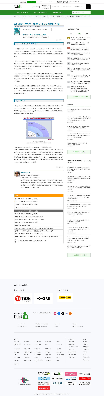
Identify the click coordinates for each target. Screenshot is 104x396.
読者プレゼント (56, 6)
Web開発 (59, 348)
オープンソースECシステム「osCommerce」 (31, 217)
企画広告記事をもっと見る (80, 255)
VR (54, 18)
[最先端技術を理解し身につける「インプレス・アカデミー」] (85, 384)
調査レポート (71, 349)
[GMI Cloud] (43, 298)
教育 (58, 360)
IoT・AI (68, 1)
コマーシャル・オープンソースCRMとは (26, 201)
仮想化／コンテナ (61, 16)
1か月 (86, 33)
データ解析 (38, 352)
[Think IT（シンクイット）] (21, 317)
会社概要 (56, 326)
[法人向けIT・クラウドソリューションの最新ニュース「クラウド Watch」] (44, 379)
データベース (17, 348)
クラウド (52, 16)
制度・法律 (16, 364)
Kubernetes (25, 18)
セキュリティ (48, 357)
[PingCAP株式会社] (23, 298)
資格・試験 (16, 360)
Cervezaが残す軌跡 (24, 225)
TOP (15, 26)
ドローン (63, 2)
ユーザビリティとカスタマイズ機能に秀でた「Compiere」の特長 (36, 231)
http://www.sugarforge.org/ (23, 150)
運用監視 (37, 357)
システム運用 (17, 357)
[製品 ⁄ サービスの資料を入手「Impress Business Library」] (44, 384)
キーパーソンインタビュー (74, 346)
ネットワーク (38, 16)
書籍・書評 (86, 346)
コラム (85, 354)
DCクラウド (72, 1)
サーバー (31, 16)
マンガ (59, 18)
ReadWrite (86, 359)
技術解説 (86, 344)
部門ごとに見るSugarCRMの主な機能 (26, 204)
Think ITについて (68, 6)
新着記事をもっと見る (80, 152)
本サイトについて (21, 324)
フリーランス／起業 (39, 360)
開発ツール (48, 348)
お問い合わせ (57, 324)
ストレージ (45, 16)
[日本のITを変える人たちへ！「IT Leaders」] (57, 379)
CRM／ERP (59, 352)
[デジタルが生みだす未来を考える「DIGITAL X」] (57, 384)
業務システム (20, 26)
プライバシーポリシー (22, 326)
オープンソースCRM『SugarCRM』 (28, 214)
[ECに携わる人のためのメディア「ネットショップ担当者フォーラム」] (85, 379)
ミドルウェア (59, 344)
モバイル (48, 352)
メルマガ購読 (36, 6)
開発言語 (37, 348)
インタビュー (48, 18)
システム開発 (79, 16)
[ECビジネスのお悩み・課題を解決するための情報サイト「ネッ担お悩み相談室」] (44, 389)
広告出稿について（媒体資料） (42, 324)
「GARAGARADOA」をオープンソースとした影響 (31, 219)
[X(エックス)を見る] (62, 313)
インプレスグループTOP (78, 326)
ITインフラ (24, 16)
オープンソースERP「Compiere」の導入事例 (31, 234)
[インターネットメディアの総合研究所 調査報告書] (85, 374)
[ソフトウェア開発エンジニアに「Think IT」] (57, 374)
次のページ (61, 39)
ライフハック (48, 360)
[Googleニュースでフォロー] (66, 313)
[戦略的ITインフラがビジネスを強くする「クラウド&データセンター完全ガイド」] (44, 374)
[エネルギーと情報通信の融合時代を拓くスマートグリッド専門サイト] (71, 379)
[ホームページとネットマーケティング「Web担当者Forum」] (71, 374)
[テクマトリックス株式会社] (65, 297)
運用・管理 (48, 354)
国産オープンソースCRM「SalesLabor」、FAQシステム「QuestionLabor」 (39, 237)
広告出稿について (78, 6)
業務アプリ (16, 352)
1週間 (79, 33)
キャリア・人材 (28, 360)
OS (85, 16)
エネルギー (59, 2)
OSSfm (73, 18)
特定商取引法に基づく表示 (41, 326)
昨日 (71, 33)
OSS (15, 354)
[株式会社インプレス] (24, 381)
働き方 (58, 357)
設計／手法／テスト (28, 348)
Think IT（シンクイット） (21, 6)
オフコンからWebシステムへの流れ (28, 222)
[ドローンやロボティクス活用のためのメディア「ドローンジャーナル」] (71, 384)
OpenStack (32, 18)
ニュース (86, 341)
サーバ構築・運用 (72, 354)
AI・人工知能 (17, 18)
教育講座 (67, 2)
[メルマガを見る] (55, 313)
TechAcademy (87, 357)
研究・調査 (77, 1)
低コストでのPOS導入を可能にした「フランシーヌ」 (32, 241)
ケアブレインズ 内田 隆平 (33, 37)
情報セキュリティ (72, 352)
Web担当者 (59, 1)
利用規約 (75, 324)
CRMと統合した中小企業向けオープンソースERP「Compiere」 (36, 228)
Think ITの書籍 (66, 18)
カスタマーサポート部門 (22, 207)
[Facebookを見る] (58, 313)
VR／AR (26, 354)
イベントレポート (41, 18)
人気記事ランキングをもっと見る (80, 97)
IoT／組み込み (70, 16)
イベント (86, 352)
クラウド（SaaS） (28, 352)
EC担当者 (64, 1)
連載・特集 (16, 16)
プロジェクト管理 (60, 354)
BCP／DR (27, 357)
